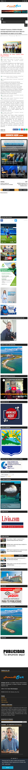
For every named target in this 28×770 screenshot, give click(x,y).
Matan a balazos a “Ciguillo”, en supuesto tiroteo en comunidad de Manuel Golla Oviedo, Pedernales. (15, 539)
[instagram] (25, 1)
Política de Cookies (4, 702)
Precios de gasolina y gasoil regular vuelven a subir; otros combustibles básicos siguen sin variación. (12, 162)
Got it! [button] (7, 767)
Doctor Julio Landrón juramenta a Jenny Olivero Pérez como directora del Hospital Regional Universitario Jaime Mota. (14, 149)
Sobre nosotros (4, 700)
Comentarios (20, 555)
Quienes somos (4, 699)
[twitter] (26, 1)
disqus (20, 189)
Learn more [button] (7, 764)
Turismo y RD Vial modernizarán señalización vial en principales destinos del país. (13, 175)
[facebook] (23, 1)
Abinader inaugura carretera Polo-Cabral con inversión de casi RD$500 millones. (16, 564)
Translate (9, 476)
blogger (16, 189)
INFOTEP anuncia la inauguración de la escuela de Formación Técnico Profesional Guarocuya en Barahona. (17, 550)
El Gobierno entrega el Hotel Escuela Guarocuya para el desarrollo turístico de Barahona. (16, 558)
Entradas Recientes (7, 555)
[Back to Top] (17, 758)
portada (19, 35)
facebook (25, 189)
